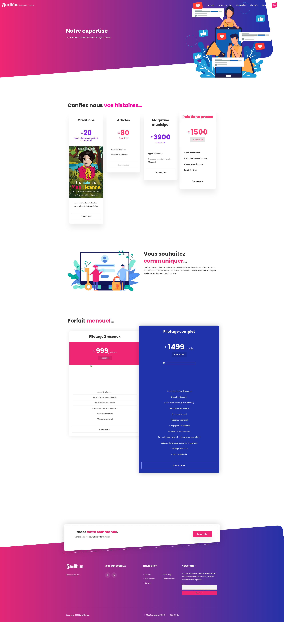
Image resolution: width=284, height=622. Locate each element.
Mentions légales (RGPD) (155, 615)
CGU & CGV (174, 615)
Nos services (150, 579)
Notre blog (167, 574)
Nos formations (169, 579)
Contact (148, 583)
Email (183, 584)
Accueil (148, 574)
